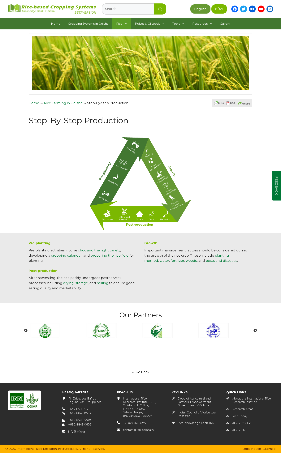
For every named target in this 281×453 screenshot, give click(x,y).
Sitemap (269, 449)
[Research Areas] (239, 409)
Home (55, 23)
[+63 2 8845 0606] (76, 424)
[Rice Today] (236, 416)
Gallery (225, 23)
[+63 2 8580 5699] (76, 420)
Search (160, 9)
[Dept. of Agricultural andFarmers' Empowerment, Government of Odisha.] (192, 402)
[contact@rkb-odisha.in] (135, 430)
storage (81, 283)
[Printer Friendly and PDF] (224, 105)
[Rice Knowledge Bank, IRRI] (193, 423)
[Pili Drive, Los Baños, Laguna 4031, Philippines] (81, 400)
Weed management (169, 192)
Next (255, 330)
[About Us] (235, 430)
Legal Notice (251, 449)
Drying (152, 219)
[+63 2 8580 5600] (76, 409)
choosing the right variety (99, 250)
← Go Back (140, 372)
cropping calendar (66, 255)
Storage (139, 219)
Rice (119, 23)
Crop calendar (121, 167)
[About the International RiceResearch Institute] (248, 400)
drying (68, 283)
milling (102, 283)
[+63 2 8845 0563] (76, 413)
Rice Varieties (103, 199)
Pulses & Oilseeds (147, 23)
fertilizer (177, 261)
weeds (191, 261)
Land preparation (131, 150)
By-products (107, 219)
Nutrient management (162, 180)
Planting (149, 155)
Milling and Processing (124, 218)
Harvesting (165, 219)
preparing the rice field (110, 255)
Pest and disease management (176, 205)
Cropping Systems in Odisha (88, 23)
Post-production (139, 224)
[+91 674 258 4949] (131, 423)
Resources (200, 23)
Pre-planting (105, 171)
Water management (155, 167)
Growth (171, 171)
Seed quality (113, 182)
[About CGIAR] (238, 423)
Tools (176, 23)
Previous (26, 330)
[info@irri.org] (73, 431)
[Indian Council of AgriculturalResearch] (194, 414)
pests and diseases (221, 261)
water (164, 261)
